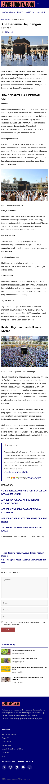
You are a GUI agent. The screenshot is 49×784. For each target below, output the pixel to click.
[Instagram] (10, 767)
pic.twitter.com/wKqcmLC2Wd (16, 472)
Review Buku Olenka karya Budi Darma (24, 658)
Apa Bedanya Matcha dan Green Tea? (24, 650)
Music (4, 756)
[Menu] (38, 4)
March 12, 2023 (34, 478)
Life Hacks (5, 19)
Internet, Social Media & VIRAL (12, 749)
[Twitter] (4, 767)
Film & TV (20, 12)
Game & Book (40, 12)
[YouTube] (23, 767)
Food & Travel (30, 12)
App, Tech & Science (8, 12)
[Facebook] (17, 767)
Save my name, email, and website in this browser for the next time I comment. (24, 623)
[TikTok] (29, 767)
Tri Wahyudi (9, 32)
